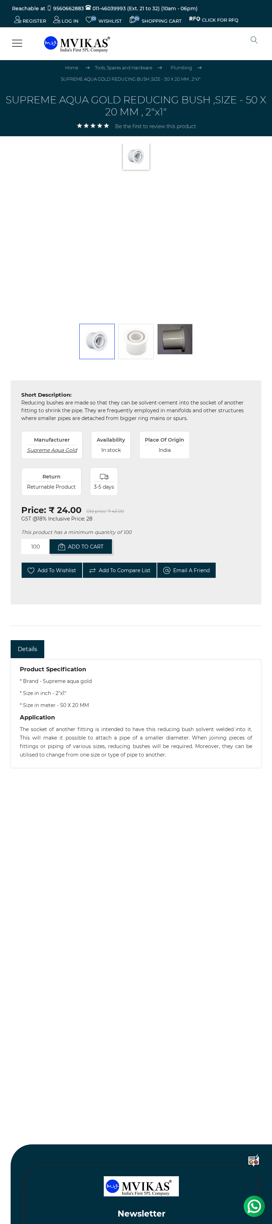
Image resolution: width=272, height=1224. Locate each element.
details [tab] (27, 649)
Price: (33, 510)
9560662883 (68, 8)
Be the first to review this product (155, 126)
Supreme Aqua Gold (52, 450)
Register (33, 21)
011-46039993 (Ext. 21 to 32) (125, 8)
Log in (69, 21)
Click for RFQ (220, 21)
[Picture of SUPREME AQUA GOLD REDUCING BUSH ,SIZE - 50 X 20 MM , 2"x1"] (97, 341)
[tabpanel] (136, 713)
